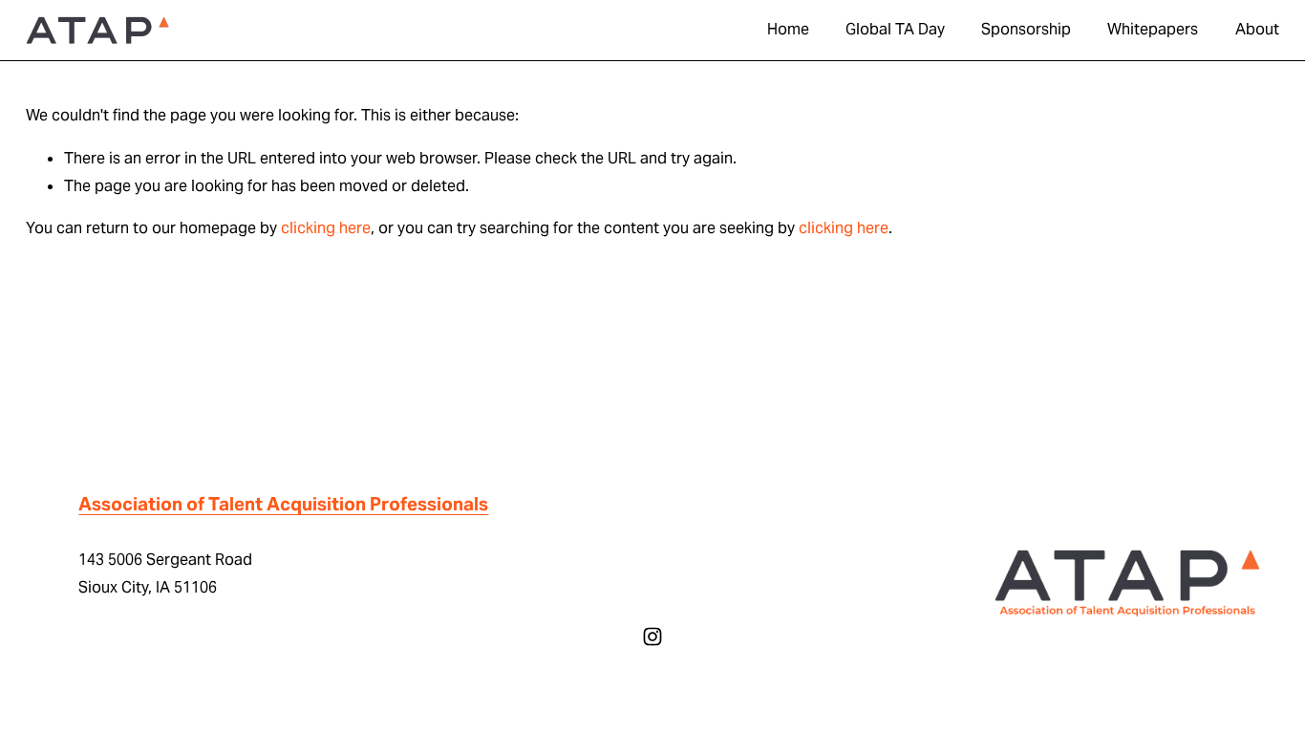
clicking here (326, 228)
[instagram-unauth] (652, 636)
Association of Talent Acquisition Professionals (283, 503)
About (1257, 29)
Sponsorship (1026, 29)
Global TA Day (895, 29)
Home (788, 29)
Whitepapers (1152, 29)
